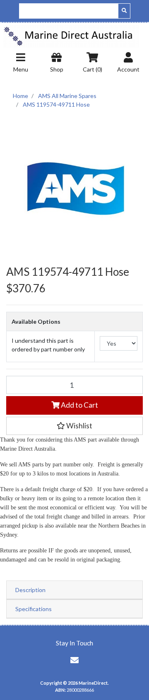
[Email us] (74, 660)
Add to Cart (79, 405)
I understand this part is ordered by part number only (48, 345)
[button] (74, 426)
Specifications (33, 608)
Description (30, 589)
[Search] (124, 11)
